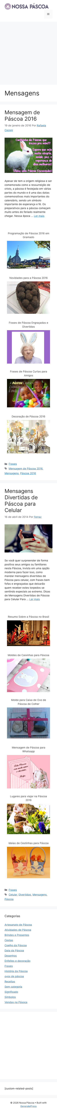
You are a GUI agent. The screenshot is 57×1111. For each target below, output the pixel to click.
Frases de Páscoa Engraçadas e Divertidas (28, 324)
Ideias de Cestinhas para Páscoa (29, 843)
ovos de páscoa (14, 976)
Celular (13, 894)
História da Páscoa (16, 971)
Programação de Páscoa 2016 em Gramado (28, 235)
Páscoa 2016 (28, 473)
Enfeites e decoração (17, 960)
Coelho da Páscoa (16, 945)
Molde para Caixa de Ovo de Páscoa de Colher (28, 701)
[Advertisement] (28, 51)
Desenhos (11, 955)
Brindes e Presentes (17, 935)
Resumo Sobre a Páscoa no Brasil (28, 616)
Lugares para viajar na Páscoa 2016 (28, 798)
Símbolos (10, 997)
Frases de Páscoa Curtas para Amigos (28, 373)
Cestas (9, 940)
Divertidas (25, 894)
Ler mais (39, 215)
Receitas (10, 981)
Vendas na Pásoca (16, 1002)
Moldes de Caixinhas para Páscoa (28, 655)
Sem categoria (13, 986)
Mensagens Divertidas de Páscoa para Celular (21, 500)
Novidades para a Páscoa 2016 (28, 277)
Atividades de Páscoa (18, 929)
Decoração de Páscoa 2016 (28, 416)
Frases (13, 463)
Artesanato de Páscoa (18, 924)
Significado (11, 991)
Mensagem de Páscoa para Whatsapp (28, 749)
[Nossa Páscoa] (27, 6)
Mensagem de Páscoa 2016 (22, 115)
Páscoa (9, 899)
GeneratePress (28, 1106)
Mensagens (12, 473)
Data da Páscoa (14, 950)
